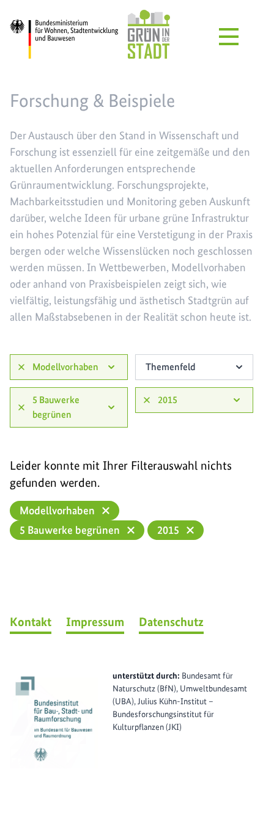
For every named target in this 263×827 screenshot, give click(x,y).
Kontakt (30, 621)
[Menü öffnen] (228, 36)
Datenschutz (171, 621)
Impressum (95, 621)
